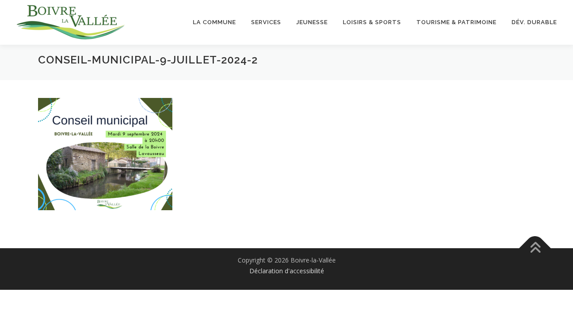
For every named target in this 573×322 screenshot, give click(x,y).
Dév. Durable (534, 22)
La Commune (214, 22)
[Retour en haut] (535, 248)
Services (266, 22)
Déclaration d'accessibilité (286, 271)
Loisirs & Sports (372, 22)
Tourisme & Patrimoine (456, 22)
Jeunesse (312, 22)
